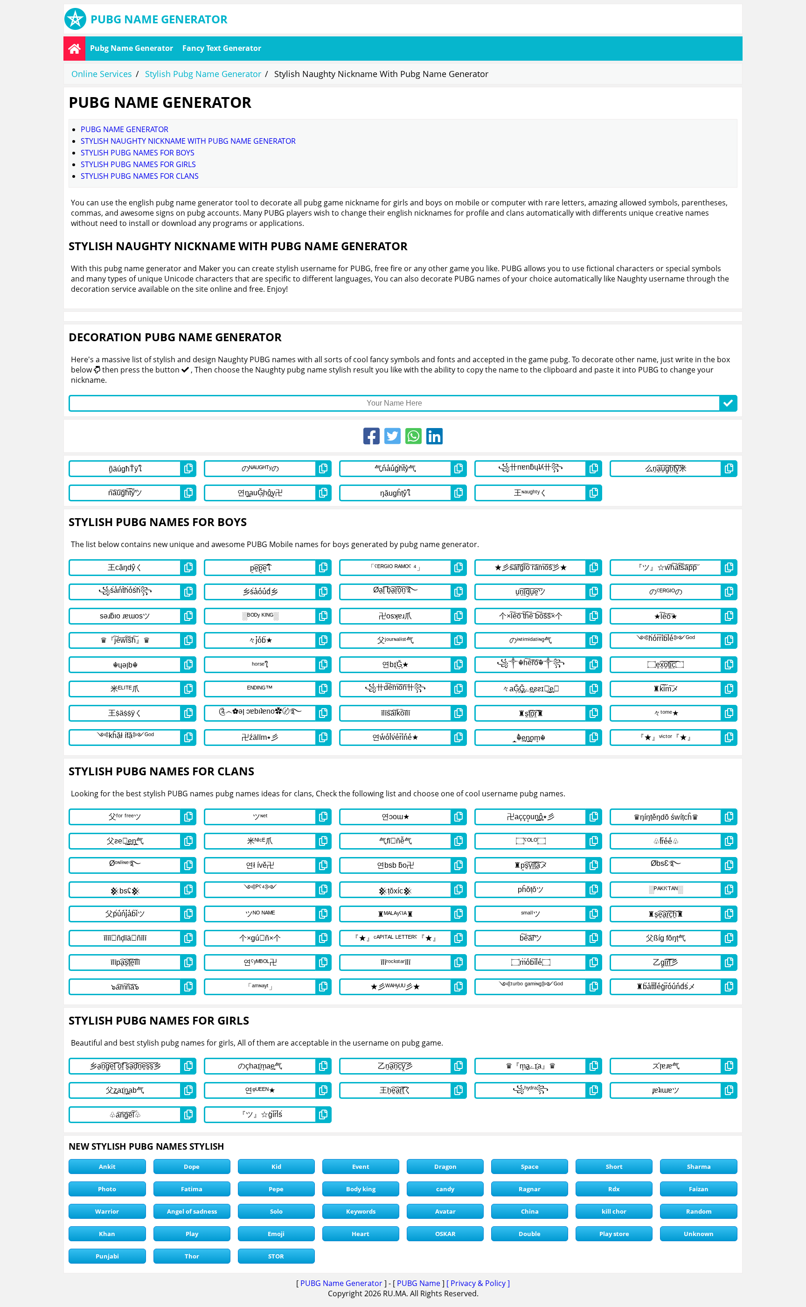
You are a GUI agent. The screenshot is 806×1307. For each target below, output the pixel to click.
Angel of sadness (192, 1211)
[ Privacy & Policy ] (478, 1283)
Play (192, 1234)
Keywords (360, 1211)
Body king (360, 1189)
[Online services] (74, 48)
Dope (192, 1166)
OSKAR (445, 1234)
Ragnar (530, 1189)
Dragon (445, 1166)
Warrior (107, 1211)
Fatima (191, 1189)
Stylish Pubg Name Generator (203, 73)
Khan (107, 1234)
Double (530, 1234)
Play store (614, 1234)
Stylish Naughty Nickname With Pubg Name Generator (188, 141)
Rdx (614, 1189)
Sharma (699, 1166)
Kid (276, 1166)
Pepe (276, 1189)
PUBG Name (418, 1283)
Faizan (699, 1189)
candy (445, 1189)
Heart (360, 1234)
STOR (276, 1256)
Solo (276, 1211)
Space (530, 1166)
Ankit (107, 1166)
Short (614, 1166)
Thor (192, 1256)
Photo (107, 1189)
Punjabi (107, 1256)
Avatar (445, 1211)
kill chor (614, 1211)
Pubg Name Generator (131, 48)
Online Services (101, 73)
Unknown (699, 1234)
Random (699, 1211)
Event (360, 1166)
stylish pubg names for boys (138, 153)
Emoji (276, 1234)
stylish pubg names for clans (140, 176)
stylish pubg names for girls (138, 164)
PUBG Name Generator (341, 1283)
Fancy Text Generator (221, 48)
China (530, 1211)
